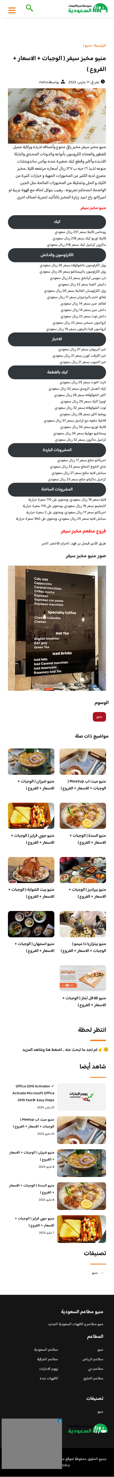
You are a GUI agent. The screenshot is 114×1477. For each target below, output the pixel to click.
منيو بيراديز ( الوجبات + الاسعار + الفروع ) (87, 893)
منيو (99, 717)
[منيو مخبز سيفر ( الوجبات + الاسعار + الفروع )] (57, 116)
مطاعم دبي (95, 1369)
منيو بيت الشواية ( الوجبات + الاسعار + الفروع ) (31, 893)
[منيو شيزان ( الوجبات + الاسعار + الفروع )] (81, 1163)
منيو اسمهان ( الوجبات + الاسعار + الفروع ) (34, 948)
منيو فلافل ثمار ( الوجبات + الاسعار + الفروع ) (84, 1002)
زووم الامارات (48, 1369)
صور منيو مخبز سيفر (85, 556)
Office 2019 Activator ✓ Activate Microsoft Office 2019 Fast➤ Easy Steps (33, 1093)
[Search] (28, 9)
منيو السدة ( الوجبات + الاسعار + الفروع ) (87, 839)
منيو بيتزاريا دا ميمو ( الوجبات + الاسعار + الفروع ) (83, 948)
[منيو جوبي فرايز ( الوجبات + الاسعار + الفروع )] (81, 1229)
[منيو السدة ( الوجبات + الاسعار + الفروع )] (81, 1196)
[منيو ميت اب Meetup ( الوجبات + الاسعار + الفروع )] (81, 1130)
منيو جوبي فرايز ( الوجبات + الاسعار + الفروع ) (32, 839)
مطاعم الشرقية (47, 1359)
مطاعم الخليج (93, 1378)
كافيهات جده (49, 1378)
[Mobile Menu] (12, 10)
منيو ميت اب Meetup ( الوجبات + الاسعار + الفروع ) (83, 785)
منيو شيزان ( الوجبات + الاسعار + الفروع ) (35, 785)
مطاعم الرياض (92, 1359)
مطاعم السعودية (46, 1350)
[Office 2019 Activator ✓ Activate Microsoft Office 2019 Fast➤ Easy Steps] (81, 1097)
